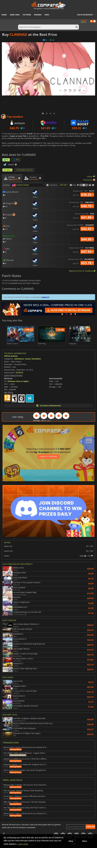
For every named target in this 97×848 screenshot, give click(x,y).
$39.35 (86, 194)
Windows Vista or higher (18, 381)
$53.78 (86, 263)
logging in (45, 297)
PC (7, 159)
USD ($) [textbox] (62, 185)
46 (5, 252)
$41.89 (86, 217)
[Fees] (84, 185)
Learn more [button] (23, 844)
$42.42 (86, 229)
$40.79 (86, 206)
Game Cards (15, 15)
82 (5, 263)
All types (7, 170)
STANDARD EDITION (24, 170)
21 (5, 242)
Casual (27, 359)
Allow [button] (84, 841)
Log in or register (85, 15)
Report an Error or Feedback (81, 271)
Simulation (36, 359)
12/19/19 (19, 372)
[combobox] (28, 185)
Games (4, 15)
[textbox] (21, 185)
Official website (11, 356)
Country (6, 185)
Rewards (38, 15)
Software (27, 15)
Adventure (19, 359)
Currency (53, 185)
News (47, 15)
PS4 (17, 159)
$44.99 (86, 239)
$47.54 (86, 251)
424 (5, 206)
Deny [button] (71, 841)
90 (5, 218)
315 (5, 229)
